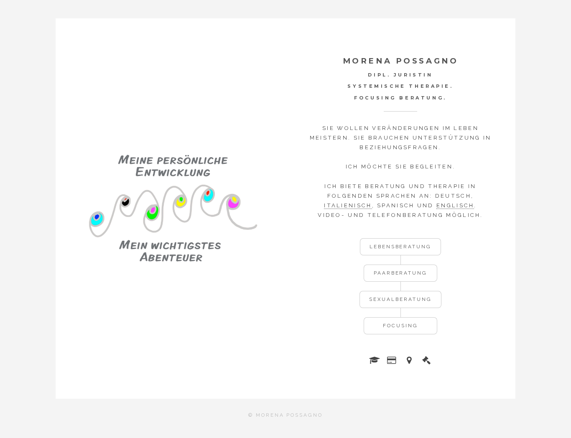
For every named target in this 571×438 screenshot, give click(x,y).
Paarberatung (400, 273)
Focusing (400, 325)
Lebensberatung (400, 247)
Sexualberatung (400, 299)
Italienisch (348, 205)
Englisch (455, 205)
